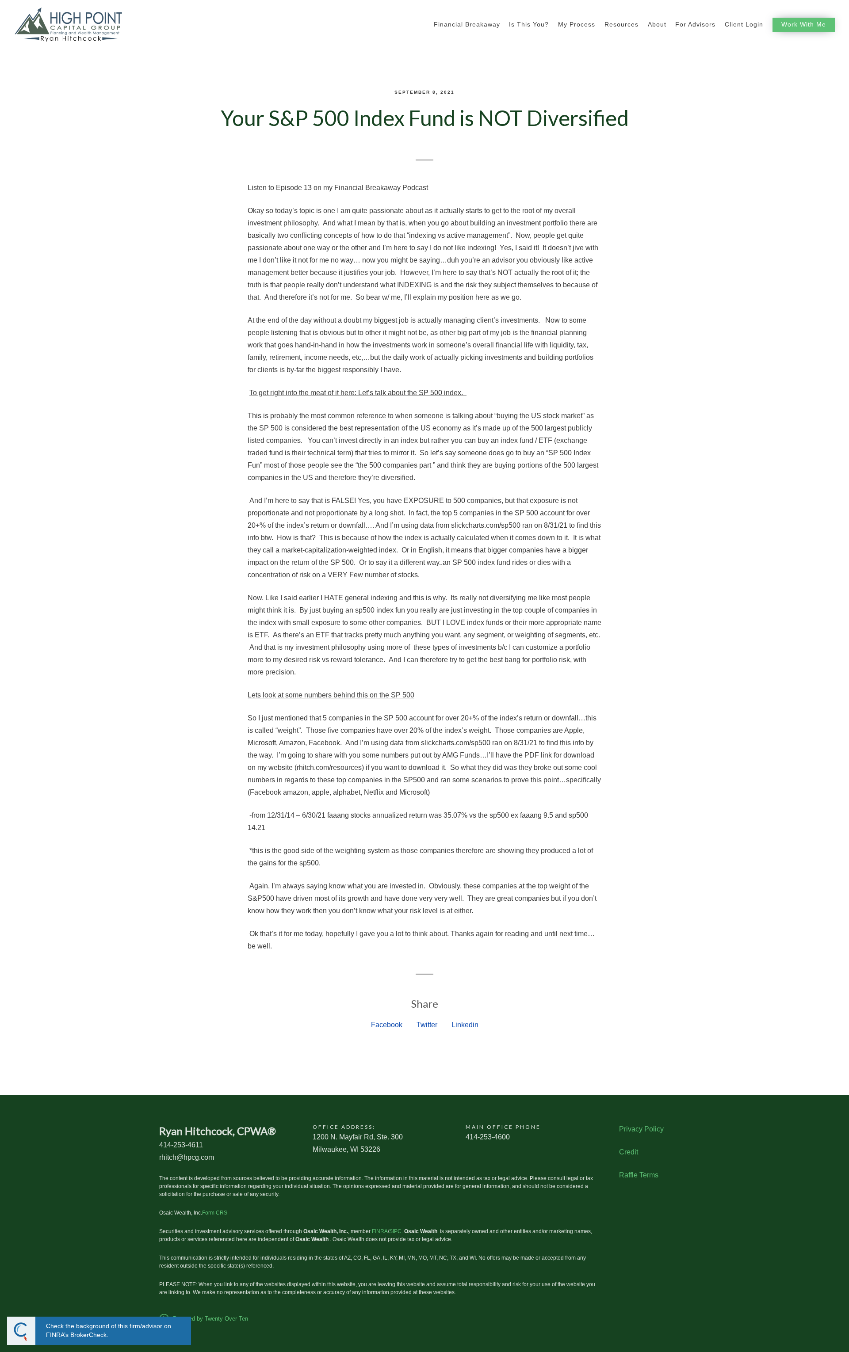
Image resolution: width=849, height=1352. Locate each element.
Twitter (427, 1024)
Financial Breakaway (467, 24)
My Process (576, 24)
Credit (628, 1152)
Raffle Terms (638, 1175)
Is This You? (529, 24)
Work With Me (803, 24)
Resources (621, 24)
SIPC (395, 1231)
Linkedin (464, 1024)
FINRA (380, 1231)
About (657, 24)
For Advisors (695, 24)
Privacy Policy (641, 1129)
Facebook (386, 1024)
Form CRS (214, 1213)
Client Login (744, 24)
